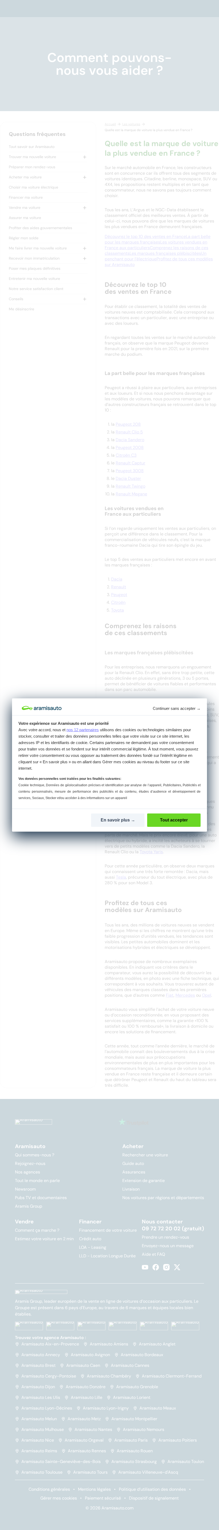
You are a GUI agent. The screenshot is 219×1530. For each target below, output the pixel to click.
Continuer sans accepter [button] (177, 708)
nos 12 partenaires (83, 729)
